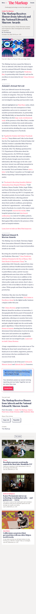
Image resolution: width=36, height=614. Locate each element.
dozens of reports (7, 328)
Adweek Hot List (20, 364)
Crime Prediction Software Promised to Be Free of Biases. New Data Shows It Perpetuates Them (17, 258)
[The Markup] (18, 3)
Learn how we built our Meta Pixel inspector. (16, 229)
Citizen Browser (28, 77)
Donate (32, 2)
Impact (30, 410)
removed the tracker (19, 210)
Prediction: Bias (28, 412)
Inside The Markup (8, 11)
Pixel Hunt (21, 105)
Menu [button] (3, 2)
